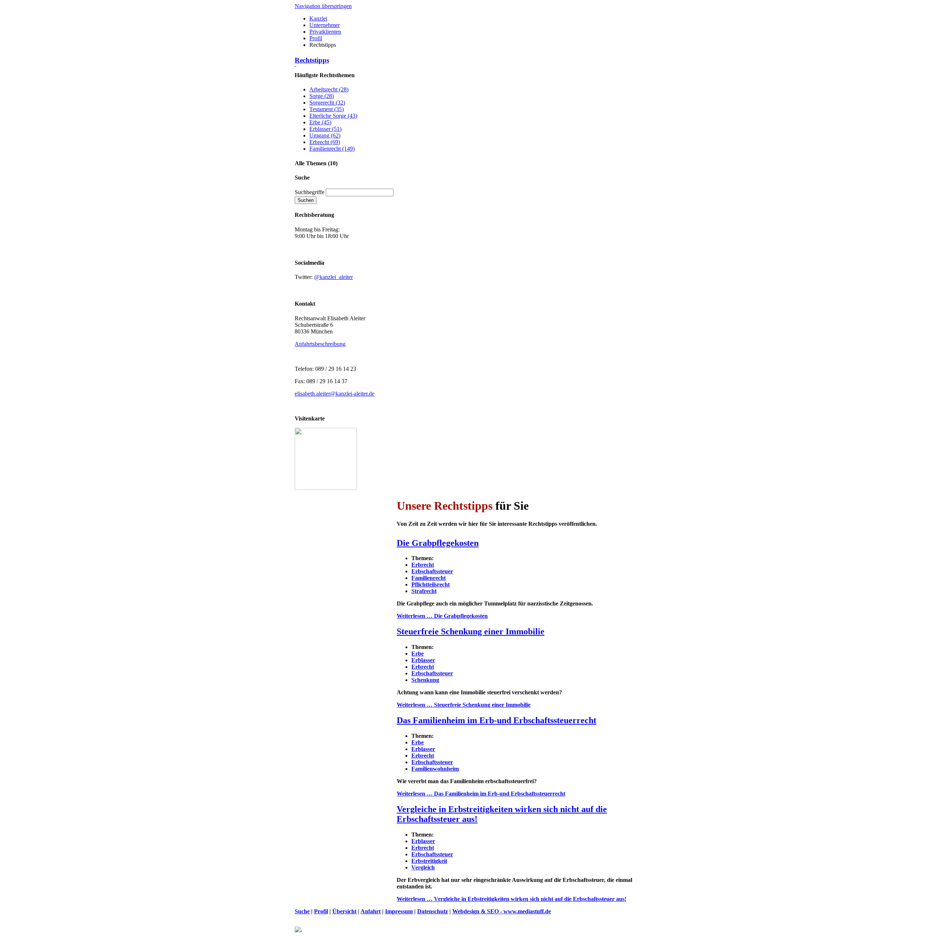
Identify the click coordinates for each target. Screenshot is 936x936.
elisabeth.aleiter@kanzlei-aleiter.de (334, 393)
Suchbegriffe (309, 192)
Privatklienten (325, 32)
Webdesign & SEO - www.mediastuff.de (501, 911)
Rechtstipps (312, 60)
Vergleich (423, 867)
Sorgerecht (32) (327, 102)
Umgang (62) (324, 135)
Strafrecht (424, 591)
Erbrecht (422, 565)
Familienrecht (428, 578)
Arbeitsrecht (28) (328, 89)
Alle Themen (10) (316, 163)
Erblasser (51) (325, 129)
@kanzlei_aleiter (333, 277)
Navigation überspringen (323, 6)
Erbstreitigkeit (429, 861)
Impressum (399, 911)
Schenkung (425, 680)
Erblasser (423, 660)
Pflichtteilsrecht (430, 584)
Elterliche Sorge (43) (333, 116)
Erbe (417, 653)
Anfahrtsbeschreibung (320, 344)
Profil (315, 38)
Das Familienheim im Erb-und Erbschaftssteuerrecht (496, 720)
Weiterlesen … (442, 616)
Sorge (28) (321, 96)
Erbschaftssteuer (432, 571)
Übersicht (344, 911)
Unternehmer (324, 25)
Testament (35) (326, 109)
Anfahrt (371, 911)
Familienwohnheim (435, 769)
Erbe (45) (320, 122)
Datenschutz (432, 911)
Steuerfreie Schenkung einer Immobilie (470, 631)
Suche (302, 911)
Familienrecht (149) (332, 149)
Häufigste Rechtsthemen (325, 75)
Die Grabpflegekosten (438, 543)
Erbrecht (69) (324, 142)
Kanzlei (318, 18)
